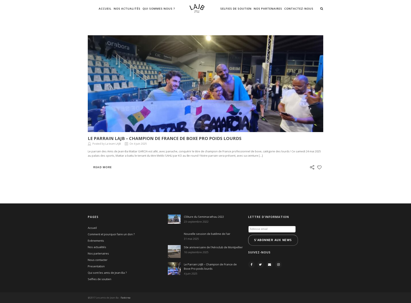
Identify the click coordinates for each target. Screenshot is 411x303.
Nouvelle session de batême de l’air (207, 234)
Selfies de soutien (236, 8)
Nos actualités (127, 8)
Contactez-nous (298, 8)
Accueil (105, 8)
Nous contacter (97, 260)
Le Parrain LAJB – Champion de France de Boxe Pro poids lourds (164, 138)
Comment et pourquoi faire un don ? (111, 234)
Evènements (96, 241)
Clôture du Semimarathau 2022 (204, 217)
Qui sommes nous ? (159, 8)
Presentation (96, 266)
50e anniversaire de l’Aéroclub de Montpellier (213, 247)
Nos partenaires (268, 8)
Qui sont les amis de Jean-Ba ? (107, 273)
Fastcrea (125, 297)
